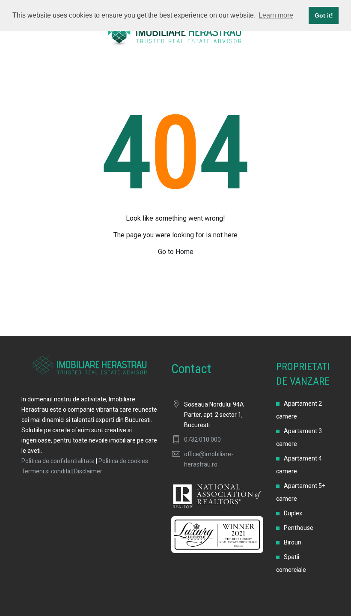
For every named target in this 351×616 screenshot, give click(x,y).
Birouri (292, 542)
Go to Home (175, 252)
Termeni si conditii (45, 471)
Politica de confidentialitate (58, 461)
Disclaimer (88, 471)
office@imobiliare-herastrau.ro (208, 459)
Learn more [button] (276, 15)
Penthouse (298, 527)
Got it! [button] (324, 15)
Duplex (293, 513)
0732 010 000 (202, 439)
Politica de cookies (123, 461)
